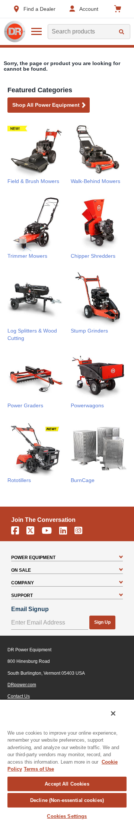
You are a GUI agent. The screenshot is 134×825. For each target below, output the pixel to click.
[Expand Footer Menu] (121, 557)
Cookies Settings (67, 816)
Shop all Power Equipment (46, 105)
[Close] (113, 713)
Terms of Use (39, 769)
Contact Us (18, 696)
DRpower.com (21, 684)
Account (88, 9)
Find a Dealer (39, 9)
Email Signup (30, 609)
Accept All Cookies (67, 784)
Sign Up (102, 622)
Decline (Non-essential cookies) (67, 800)
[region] (67, 762)
